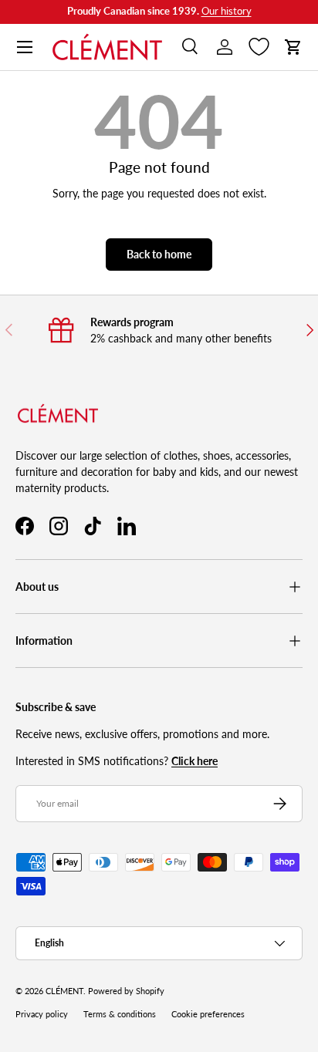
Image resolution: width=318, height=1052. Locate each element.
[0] (259, 47)
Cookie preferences (208, 1014)
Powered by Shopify (126, 991)
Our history (226, 11)
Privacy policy (41, 1014)
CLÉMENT (64, 991)
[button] (293, 47)
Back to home (159, 254)
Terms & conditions (119, 1014)
